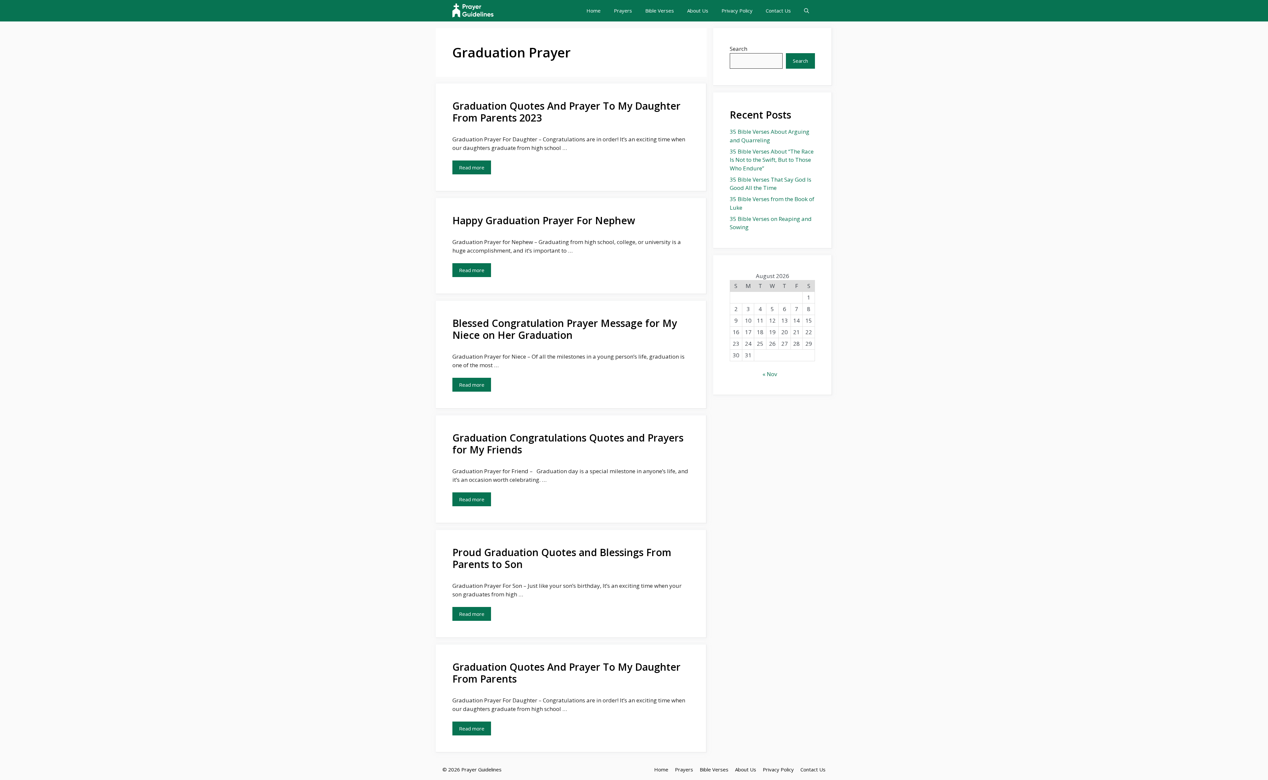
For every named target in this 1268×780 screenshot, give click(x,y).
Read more (471, 167)
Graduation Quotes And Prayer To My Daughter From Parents (566, 673)
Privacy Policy (737, 10)
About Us (697, 10)
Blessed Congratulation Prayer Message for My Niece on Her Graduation (564, 329)
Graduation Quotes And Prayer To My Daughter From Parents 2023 (566, 111)
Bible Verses (659, 10)
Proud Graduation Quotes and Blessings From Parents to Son (561, 558)
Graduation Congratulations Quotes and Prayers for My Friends (568, 443)
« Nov (769, 374)
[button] (806, 10)
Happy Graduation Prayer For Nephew (543, 220)
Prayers (623, 10)
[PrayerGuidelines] (473, 10)
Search (738, 49)
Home (593, 10)
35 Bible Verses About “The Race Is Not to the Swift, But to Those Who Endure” (772, 160)
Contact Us (778, 10)
